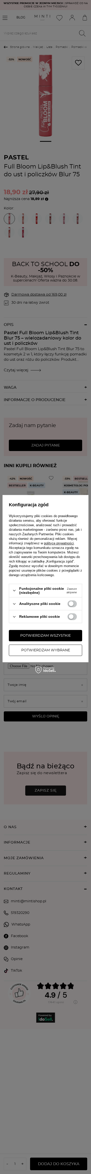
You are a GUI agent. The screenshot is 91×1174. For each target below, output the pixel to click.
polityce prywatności (59, 543)
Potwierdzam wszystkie (45, 635)
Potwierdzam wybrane (45, 650)
